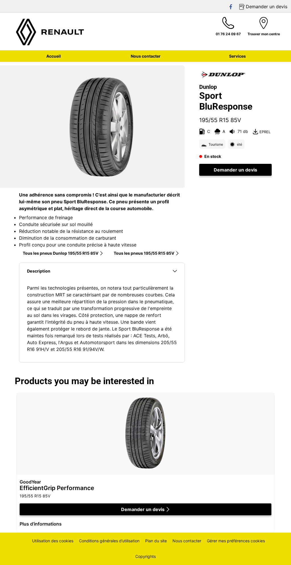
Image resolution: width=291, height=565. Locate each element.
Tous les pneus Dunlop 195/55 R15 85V (60, 253)
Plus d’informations (41, 524)
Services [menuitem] (237, 56)
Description (38, 271)
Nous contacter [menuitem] (146, 56)
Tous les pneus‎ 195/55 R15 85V (144, 253)
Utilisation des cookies (52, 540)
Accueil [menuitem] (53, 56)
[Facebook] (231, 6)
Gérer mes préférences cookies (236, 540)
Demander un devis (235, 170)
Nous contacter (186, 540)
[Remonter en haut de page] (276, 553)
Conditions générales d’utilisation (109, 540)
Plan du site (156, 540)
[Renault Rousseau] (50, 31)
